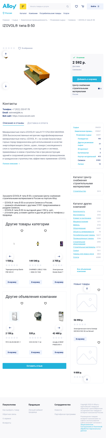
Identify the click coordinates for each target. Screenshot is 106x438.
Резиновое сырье (57, 20)
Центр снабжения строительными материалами (81, 88)
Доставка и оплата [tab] (37, 123)
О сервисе (7, 418)
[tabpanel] (34, 147)
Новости (58, 410)
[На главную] (10, 6)
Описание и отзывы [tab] (13, 123)
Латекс (89, 164)
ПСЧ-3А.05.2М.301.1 (13, 342)
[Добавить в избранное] (22, 230)
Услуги (66, 13)
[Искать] (67, 6)
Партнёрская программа (65, 414)
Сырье (15, 20)
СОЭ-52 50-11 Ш (35, 342)
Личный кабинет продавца (36, 411)
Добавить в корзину (87, 79)
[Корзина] (82, 6)
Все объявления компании (84, 270)
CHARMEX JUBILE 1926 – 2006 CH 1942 (37, 271)
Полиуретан (89, 139)
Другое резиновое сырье (89, 143)
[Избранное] (76, 6)
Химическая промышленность (34, 20)
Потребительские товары (50, 13)
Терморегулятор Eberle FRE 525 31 (14, 271)
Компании (33, 13)
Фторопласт (89, 149)
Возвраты (7, 423)
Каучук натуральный (89, 156)
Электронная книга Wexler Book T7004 (60, 271)
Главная (6, 20)
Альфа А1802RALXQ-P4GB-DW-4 (60, 343)
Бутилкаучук (89, 153)
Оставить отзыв (34, 366)
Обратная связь (9, 414)
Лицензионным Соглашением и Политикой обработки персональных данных (91, 428)
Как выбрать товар (11, 410)
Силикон (72, 20)
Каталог (23, 13)
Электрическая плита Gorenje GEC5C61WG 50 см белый (85, 330)
